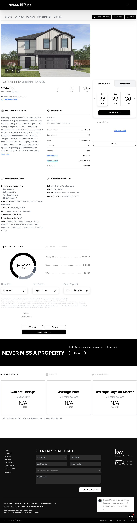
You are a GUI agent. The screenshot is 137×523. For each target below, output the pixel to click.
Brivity (12, 520)
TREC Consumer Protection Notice (17, 510)
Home (7, 450)
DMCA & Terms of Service (118, 520)
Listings (8, 453)
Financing (9, 463)
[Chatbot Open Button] (131, 517)
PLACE (54, 503)
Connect (8, 472)
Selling (8, 460)
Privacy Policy (103, 520)
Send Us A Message (90, 490)
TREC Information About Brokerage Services (21, 512)
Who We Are (10, 469)
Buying (8, 456)
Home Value (10, 466)
